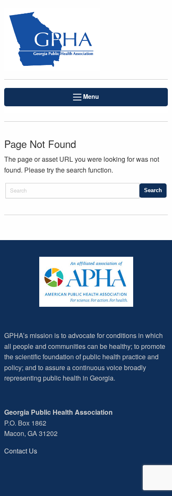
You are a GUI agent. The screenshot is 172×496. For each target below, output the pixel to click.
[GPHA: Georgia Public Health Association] (57, 39)
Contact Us (20, 451)
